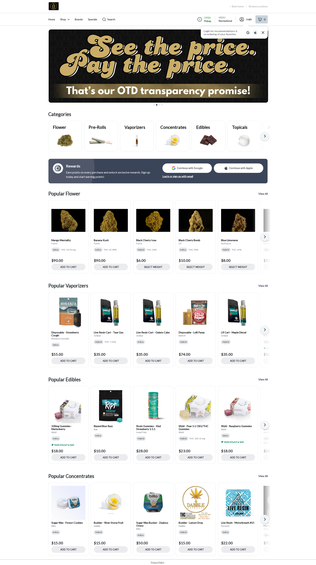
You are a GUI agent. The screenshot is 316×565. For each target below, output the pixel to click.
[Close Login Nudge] (263, 32)
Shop (63, 19)
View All (263, 193)
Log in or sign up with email (178, 176)
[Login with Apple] (255, 32)
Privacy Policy (157, 562)
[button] (234, 33)
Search (111, 19)
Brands (79, 19)
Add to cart (68, 266)
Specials (92, 19)
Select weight (153, 266)
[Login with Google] (248, 32)
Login (249, 19)
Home (51, 19)
